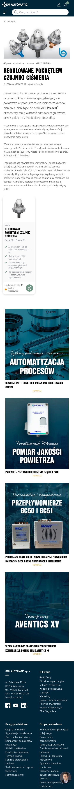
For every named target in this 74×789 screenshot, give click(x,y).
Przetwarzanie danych (51, 707)
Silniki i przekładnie (15, 748)
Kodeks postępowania (51, 688)
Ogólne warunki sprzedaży (53, 700)
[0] (65, 4)
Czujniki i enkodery (15, 729)
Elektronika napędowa (17, 752)
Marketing (45, 696)
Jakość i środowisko (50, 685)
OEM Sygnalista (48, 711)
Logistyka (44, 692)
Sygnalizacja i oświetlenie (18, 733)
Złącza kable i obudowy (17, 737)
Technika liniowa (13, 755)
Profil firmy (45, 677)
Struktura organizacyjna (52, 681)
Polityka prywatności (50, 703)
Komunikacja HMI (14, 774)
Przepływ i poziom (49, 771)
